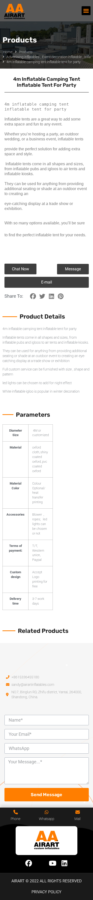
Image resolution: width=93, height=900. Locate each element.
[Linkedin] (64, 863)
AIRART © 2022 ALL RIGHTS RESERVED (46, 881)
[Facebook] (28, 863)
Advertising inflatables (22, 57)
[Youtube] (52, 863)
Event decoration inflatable (62, 57)
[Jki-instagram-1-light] (40, 863)
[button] (86, 10)
